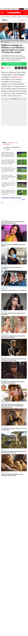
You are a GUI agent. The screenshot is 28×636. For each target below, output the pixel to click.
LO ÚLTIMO (3, 16)
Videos (4, 20)
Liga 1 (17, 142)
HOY (1, 8)
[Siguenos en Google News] (25, 67)
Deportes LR (7, 67)
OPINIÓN (14, 16)
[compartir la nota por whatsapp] (19, 67)
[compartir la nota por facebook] (16, 67)
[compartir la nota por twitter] (22, 67)
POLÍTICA (8, 16)
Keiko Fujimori (7, 8)
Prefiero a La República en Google (13, 148)
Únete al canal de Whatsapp (15, 64)
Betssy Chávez (15, 8)
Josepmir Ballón (7, 144)
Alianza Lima (17, 77)
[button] (2, 12)
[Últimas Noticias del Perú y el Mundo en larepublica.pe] (14, 13)
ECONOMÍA (19, 16)
